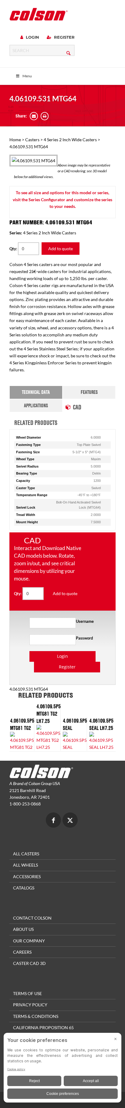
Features (89, 392)
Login (32, 37)
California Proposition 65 (43, 1027)
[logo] (38, 14)
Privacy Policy (30, 1004)
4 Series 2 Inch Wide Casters (70, 139)
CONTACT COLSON (32, 917)
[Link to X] (70, 820)
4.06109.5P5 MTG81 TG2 (22, 724)
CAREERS (22, 952)
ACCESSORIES (27, 876)
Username (85, 621)
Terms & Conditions (35, 1016)
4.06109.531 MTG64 (42, 98)
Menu (27, 76)
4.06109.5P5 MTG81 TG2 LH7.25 (48, 714)
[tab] (35, 392)
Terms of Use (27, 993)
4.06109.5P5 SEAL (75, 724)
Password (84, 638)
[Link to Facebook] (53, 820)
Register (64, 37)
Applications (36, 405)
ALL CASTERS (26, 853)
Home (15, 139)
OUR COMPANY (29, 940)
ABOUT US (23, 929)
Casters (32, 139)
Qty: (13, 248)
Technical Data (36, 392)
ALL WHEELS (25, 865)
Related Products (35, 422)
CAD (77, 407)
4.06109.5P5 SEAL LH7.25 (101, 724)
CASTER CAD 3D (29, 963)
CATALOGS (23, 887)
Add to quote (60, 248)
